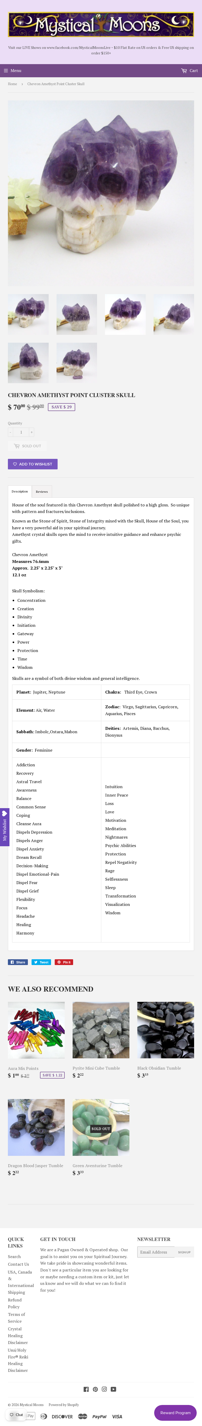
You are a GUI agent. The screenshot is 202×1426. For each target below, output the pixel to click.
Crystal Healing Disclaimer (18, 1335)
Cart (193, 70)
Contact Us (18, 1264)
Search (14, 1256)
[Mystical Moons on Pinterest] (95, 1390)
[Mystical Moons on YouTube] (113, 1390)
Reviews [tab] (42, 492)
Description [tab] (20, 491)
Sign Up (184, 1252)
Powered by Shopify (64, 1404)
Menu (16, 70)
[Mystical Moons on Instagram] (104, 1390)
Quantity (15, 422)
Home (12, 83)
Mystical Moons (32, 1404)
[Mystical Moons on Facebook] (86, 1390)
